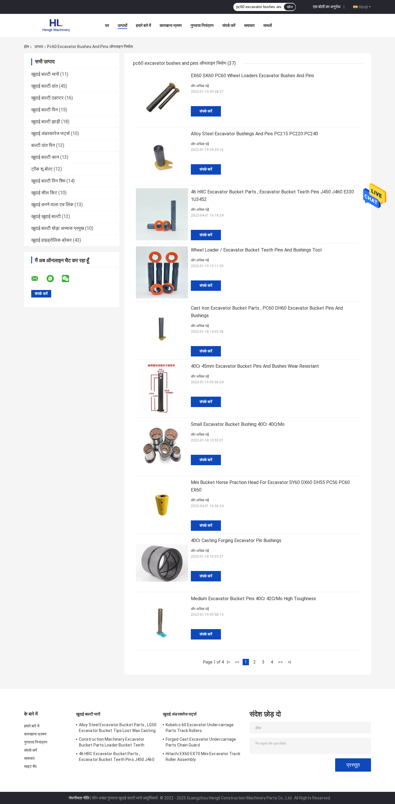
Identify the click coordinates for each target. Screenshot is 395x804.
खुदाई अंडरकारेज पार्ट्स (50, 133)
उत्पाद (38, 46)
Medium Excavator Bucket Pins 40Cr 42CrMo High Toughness (253, 598)
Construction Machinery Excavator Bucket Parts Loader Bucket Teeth (111, 742)
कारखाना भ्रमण (171, 25)
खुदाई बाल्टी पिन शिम (48, 181)
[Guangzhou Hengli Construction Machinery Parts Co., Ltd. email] (38, 278)
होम (26, 46)
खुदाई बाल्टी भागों (45, 74)
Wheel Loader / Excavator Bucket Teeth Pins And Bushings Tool (256, 250)
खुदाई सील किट (44, 192)
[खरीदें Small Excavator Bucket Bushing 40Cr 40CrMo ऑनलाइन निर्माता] (162, 447)
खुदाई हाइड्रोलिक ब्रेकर (51, 240)
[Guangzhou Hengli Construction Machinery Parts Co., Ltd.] (56, 25)
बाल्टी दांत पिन (43, 145)
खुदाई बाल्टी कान (45, 157)
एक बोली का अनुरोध (326, 6)
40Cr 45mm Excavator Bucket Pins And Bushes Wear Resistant (255, 366)
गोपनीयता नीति (79, 798)
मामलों (267, 25)
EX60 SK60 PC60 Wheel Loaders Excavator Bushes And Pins (252, 75)
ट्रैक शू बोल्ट (42, 169)
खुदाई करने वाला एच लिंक (52, 204)
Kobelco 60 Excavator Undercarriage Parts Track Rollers (200, 727)
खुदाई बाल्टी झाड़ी (45, 121)
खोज (290, 7)
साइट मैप (30, 766)
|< (228, 662)
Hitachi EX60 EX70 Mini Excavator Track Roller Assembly (203, 756)
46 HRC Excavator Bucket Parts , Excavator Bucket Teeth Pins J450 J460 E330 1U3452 (116, 757)
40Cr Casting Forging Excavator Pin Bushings (236, 540)
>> (280, 662)
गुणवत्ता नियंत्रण (202, 25)
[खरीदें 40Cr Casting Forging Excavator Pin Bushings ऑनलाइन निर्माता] (162, 563)
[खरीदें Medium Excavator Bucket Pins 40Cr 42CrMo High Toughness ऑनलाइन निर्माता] (162, 621)
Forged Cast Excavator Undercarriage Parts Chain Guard (201, 742)
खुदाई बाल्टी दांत (44, 86)
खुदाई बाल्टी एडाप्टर (47, 98)
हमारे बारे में (143, 25)
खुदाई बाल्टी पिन (44, 109)
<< (237, 662)
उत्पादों (122, 25)
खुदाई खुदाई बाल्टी (46, 216)
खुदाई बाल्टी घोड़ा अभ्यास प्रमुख (57, 228)
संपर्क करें (228, 25)
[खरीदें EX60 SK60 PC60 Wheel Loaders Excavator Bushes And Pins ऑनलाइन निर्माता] (162, 98)
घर (107, 25)
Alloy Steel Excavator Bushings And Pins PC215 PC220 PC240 (254, 133)
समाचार (249, 25)
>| (289, 662)
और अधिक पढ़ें (200, 86)
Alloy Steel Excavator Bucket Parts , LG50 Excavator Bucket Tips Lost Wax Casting (117, 727)
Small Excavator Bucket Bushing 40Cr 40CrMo (238, 424)
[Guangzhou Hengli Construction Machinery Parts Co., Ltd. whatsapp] (54, 278)
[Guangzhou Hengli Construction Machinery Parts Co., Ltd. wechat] (69, 278)
